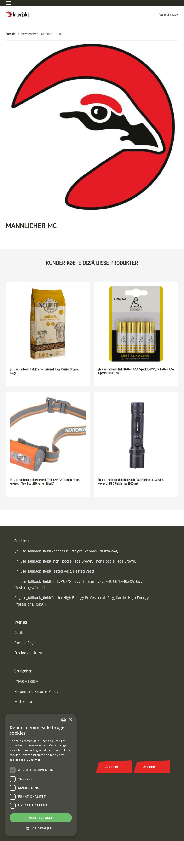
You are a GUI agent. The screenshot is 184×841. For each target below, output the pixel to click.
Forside (11, 33)
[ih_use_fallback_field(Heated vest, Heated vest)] (54, 571)
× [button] (70, 719)
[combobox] (63, 720)
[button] (41, 828)
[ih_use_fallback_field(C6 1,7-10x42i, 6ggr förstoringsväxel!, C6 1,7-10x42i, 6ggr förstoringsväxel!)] (79, 584)
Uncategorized (28, 33)
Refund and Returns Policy (36, 691)
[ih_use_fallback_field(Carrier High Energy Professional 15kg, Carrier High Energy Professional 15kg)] (81, 601)
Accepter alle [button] (40, 818)
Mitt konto (23, 701)
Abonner (111, 767)
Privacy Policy (26, 681)
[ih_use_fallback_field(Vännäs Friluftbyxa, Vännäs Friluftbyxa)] (66, 551)
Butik (18, 632)
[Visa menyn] (9, 3)
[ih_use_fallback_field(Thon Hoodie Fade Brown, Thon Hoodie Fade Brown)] (76, 561)
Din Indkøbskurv (28, 653)
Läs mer (34, 760)
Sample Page (24, 643)
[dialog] (41, 775)
